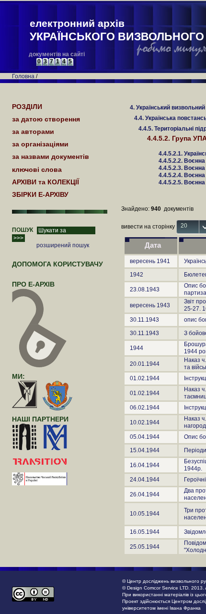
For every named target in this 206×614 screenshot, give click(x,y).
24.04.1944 (145, 479)
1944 (136, 348)
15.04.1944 (145, 450)
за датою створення (46, 119)
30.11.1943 (144, 319)
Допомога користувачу (57, 264)
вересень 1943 (150, 305)
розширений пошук (62, 245)
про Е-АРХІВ (33, 284)
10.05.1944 (145, 513)
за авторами (33, 131)
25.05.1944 (145, 546)
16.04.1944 (145, 465)
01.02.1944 (145, 378)
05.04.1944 (145, 436)
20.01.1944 (145, 364)
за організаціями (40, 144)
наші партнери (40, 419)
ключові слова (37, 169)
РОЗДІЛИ (27, 106)
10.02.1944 (145, 422)
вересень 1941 (150, 261)
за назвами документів (50, 156)
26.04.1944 (145, 494)
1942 (136, 274)
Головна (23, 76)
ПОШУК (22, 230)
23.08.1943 (145, 289)
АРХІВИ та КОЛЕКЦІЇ (45, 182)
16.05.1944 (145, 532)
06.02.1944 (145, 407)
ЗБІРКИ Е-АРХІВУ (40, 194)
